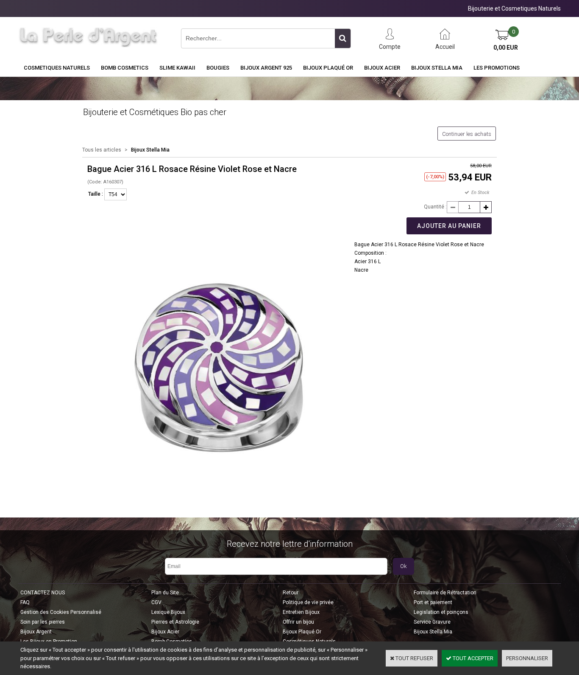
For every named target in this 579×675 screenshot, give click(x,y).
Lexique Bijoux (168, 612)
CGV (156, 602)
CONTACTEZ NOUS (42, 593)
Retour (290, 593)
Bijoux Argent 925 (266, 68)
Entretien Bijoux (301, 612)
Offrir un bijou (298, 622)
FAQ (25, 602)
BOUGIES (217, 68)
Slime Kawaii (177, 68)
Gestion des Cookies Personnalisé (60, 612)
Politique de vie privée (308, 602)
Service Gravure (432, 622)
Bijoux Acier (382, 68)
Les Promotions (496, 68)
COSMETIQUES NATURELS (57, 68)
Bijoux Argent (36, 632)
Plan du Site (165, 593)
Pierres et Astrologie (175, 622)
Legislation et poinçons (441, 612)
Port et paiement (433, 602)
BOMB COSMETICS (124, 68)
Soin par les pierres (42, 622)
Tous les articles (101, 150)
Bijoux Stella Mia (436, 68)
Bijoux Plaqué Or (328, 68)
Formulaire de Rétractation (445, 593)
